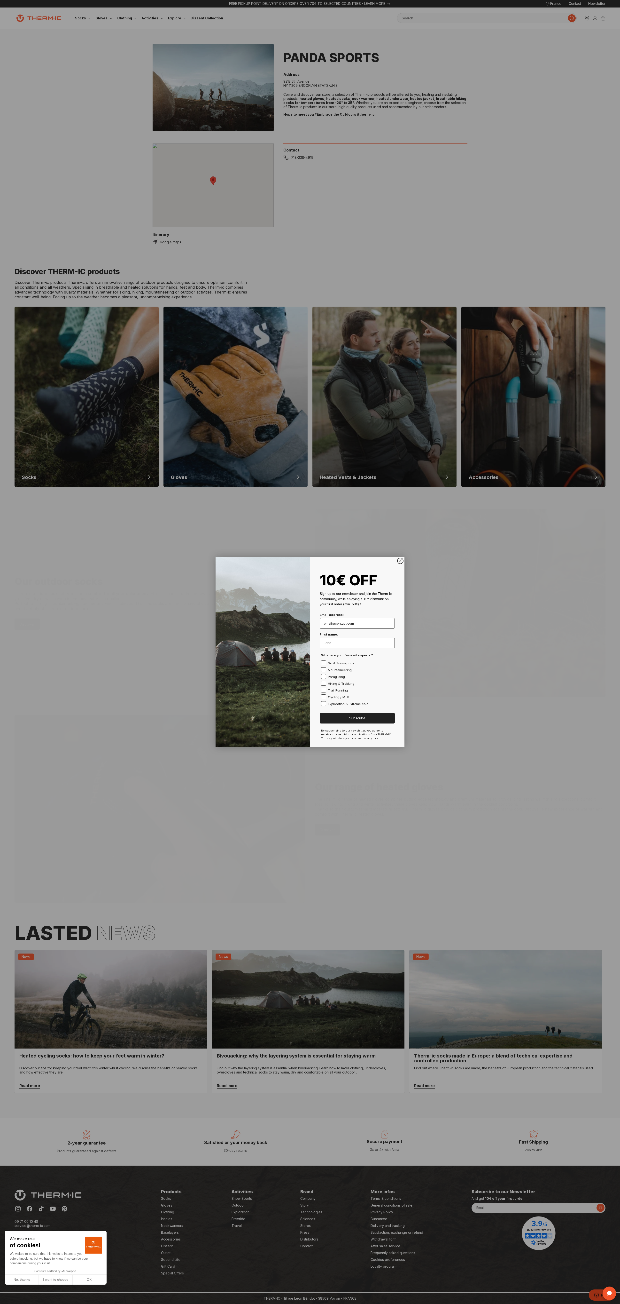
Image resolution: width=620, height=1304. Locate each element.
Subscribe (357, 718)
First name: (329, 634)
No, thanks (22, 1279)
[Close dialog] (400, 561)
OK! (90, 1279)
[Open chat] (609, 1293)
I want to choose (55, 1279)
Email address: (332, 615)
